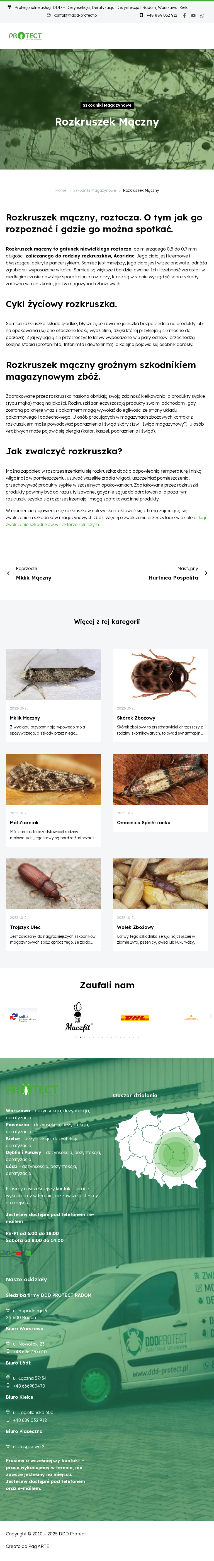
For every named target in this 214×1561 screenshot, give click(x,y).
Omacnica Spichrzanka (144, 822)
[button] (3, 1015)
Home (60, 190)
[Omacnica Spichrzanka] (160, 779)
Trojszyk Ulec (25, 927)
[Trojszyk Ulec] (53, 883)
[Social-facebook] (184, 15)
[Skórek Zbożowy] (160, 674)
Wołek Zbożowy (135, 927)
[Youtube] (193, 15)
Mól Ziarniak (24, 822)
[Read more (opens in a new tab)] (72, 15)
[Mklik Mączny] (53, 674)
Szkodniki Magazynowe (107, 105)
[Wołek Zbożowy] (160, 883)
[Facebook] (8, 1253)
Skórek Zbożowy (136, 718)
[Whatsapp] (202, 15)
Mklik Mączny (25, 718)
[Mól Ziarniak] (53, 779)
